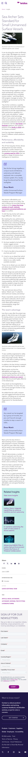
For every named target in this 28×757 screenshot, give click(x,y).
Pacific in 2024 (16, 127)
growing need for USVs (11, 153)
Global (4, 732)
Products (4, 728)
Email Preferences (16, 742)
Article (4, 599)
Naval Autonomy (13, 599)
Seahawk (5, 125)
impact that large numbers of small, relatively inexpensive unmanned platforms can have (14, 208)
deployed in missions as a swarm (12, 377)
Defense (12, 601)
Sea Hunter (19, 123)
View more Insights (11, 495)
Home (3, 9)
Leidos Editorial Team (9, 589)
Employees (10, 732)
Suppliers (19, 728)
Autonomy (5, 601)
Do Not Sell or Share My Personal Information (12, 745)
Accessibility (19, 732)
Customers (11, 728)
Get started (13, 718)
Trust (13, 736)
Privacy (15, 739)
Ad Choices (5, 742)
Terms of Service (7, 739)
